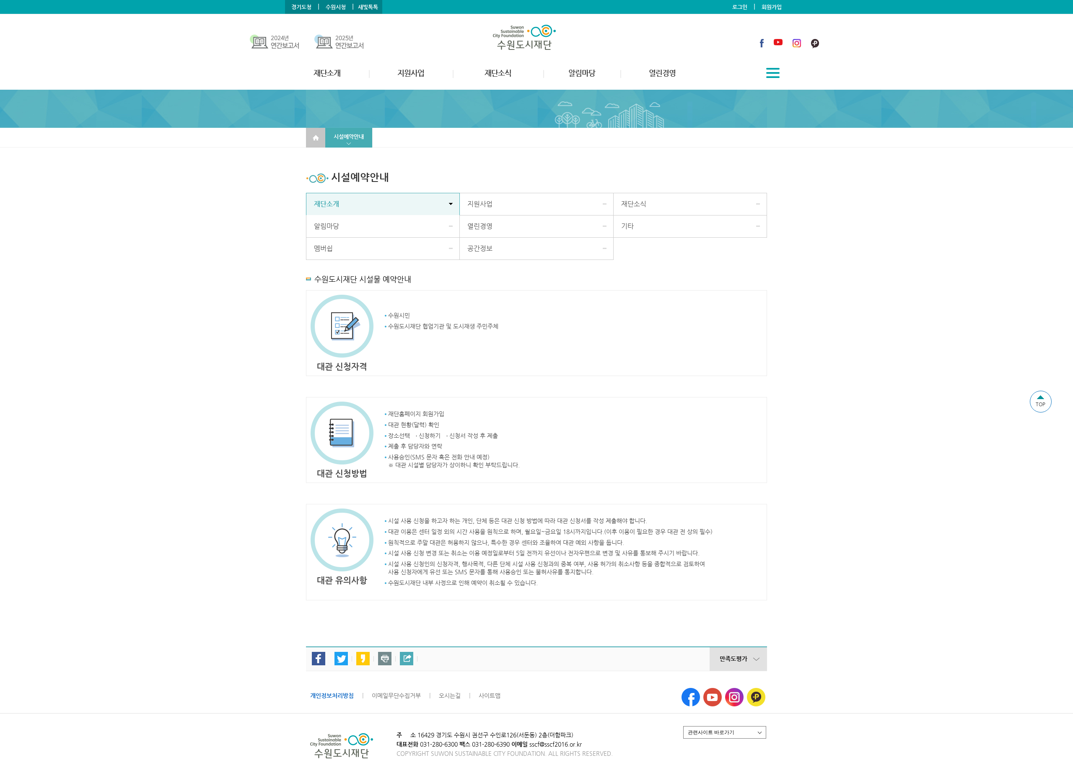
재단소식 (633, 204)
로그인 (739, 7)
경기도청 (301, 7)
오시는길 (450, 695)
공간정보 (479, 248)
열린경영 (479, 226)
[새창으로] (691, 691)
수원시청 (336, 7)
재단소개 (326, 204)
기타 (627, 226)
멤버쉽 (323, 248)
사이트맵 (489, 695)
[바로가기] (282, 43)
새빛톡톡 (368, 7)
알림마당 (326, 226)
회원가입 (772, 7)
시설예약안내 (349, 136)
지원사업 (479, 204)
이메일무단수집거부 (396, 695)
